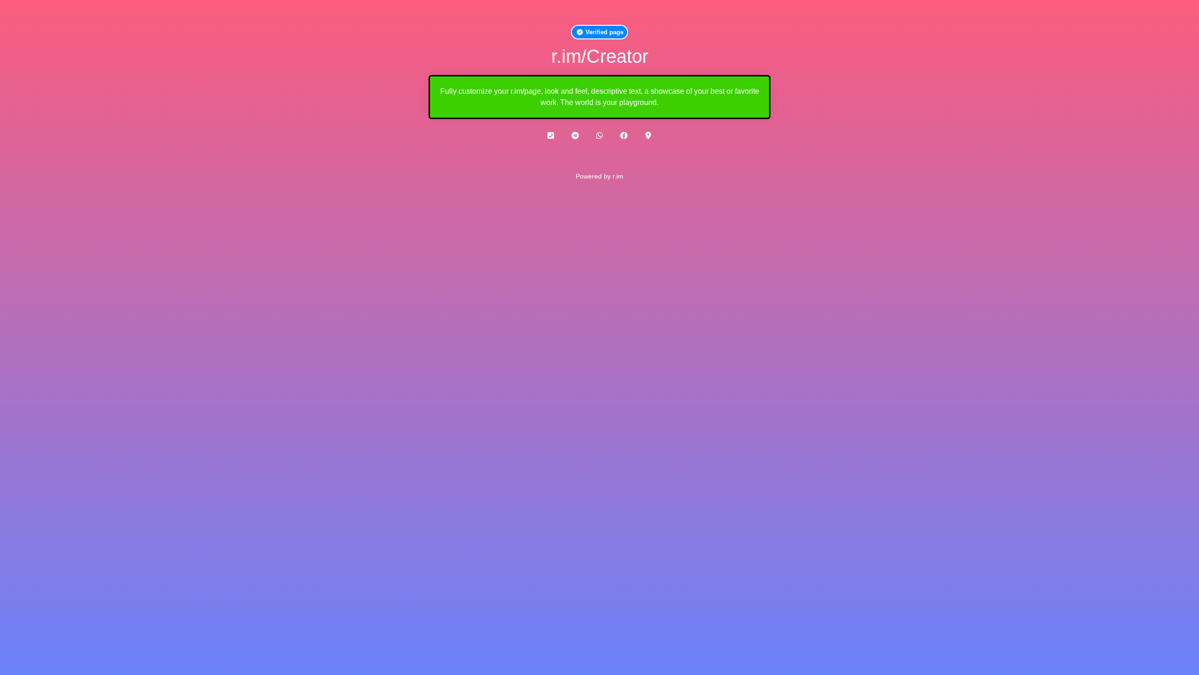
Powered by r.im (599, 176)
